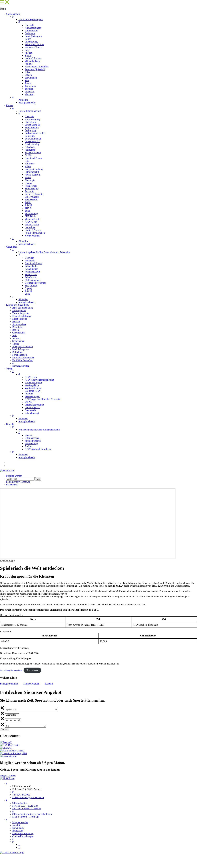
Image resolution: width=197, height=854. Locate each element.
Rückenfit (29, 191)
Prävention (30, 260)
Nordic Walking (32, 235)
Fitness (9, 105)
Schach (28, 75)
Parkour (28, 64)
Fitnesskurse (31, 122)
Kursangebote (19, 310)
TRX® (28, 208)
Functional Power (33, 158)
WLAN (28, 402)
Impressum (17, 830)
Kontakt (10, 424)
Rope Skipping (32, 188)
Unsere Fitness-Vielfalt (29, 111)
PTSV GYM (31, 221)
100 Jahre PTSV (33, 391)
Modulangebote (32, 219)
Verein (9, 368)
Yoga (27, 210)
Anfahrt (28, 446)
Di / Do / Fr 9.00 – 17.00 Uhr (26, 808)
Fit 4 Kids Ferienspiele (23, 357)
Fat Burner (30, 149)
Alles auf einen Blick (22, 307)
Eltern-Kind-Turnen (34, 44)
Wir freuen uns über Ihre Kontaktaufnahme (39, 429)
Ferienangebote (19, 354)
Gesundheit (11, 246)
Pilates (28, 177)
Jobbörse (29, 393)
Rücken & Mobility (34, 194)
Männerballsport (32, 61)
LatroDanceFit (32, 172)
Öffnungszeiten (32, 438)
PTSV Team (31, 377)
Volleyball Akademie (22, 346)
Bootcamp (30, 136)
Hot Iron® (30, 163)
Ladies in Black (32, 407)
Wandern (29, 94)
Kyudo (28, 55)
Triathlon (29, 88)
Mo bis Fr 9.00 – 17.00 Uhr (25, 817)
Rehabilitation (31, 266)
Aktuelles (23, 100)
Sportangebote (13, 14)
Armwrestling (31, 30)
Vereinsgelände (32, 385)
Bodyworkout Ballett (35, 133)
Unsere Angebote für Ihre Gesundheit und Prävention (44, 252)
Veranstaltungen (32, 396)
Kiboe (28, 166)
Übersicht (29, 25)
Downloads (30, 410)
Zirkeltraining (31, 213)
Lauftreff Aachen (33, 58)
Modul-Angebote (20, 349)
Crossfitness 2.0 (32, 141)
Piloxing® (30, 180)
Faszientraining (32, 144)
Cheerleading (31, 41)
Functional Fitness (33, 263)
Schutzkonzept (32, 413)
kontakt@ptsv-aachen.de (18, 482)
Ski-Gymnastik (32, 197)
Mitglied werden (33, 440)
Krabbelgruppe (19, 318)
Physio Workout (32, 174)
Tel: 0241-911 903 (21, 794)
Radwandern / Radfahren (37, 66)
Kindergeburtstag (20, 366)
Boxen (28, 39)
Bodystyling (30, 130)
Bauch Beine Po (32, 124)
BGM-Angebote (33, 280)
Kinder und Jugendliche (17, 305)
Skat (27, 80)
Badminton (30, 33)
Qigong (28, 183)
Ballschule (17, 352)
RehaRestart (30, 185)
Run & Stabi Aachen (35, 233)
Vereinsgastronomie (34, 404)
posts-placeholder (26, 102)
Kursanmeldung (32, 119)
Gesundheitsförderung (35, 282)
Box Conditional (33, 138)
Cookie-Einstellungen (22, 836)
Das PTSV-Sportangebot (30, 19)
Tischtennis (30, 86)
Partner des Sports (33, 382)
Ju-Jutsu (28, 52)
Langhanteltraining (34, 169)
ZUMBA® (30, 216)
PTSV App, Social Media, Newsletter (43, 399)
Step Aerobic (31, 199)
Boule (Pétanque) (33, 36)
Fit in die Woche (33, 152)
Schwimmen (31, 77)
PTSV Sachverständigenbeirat (39, 379)
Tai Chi (28, 205)
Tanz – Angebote (20, 313)
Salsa (27, 72)
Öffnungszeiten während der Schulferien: (32, 814)
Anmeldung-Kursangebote (11, 670)
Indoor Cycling (32, 224)
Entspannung (31, 285)
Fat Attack (30, 147)
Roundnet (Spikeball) (35, 69)
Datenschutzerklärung (23, 833)
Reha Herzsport (32, 271)
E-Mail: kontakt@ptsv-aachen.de (28, 797)
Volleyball (29, 91)
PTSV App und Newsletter (38, 449)
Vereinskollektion (33, 388)
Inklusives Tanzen (33, 47)
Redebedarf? (12, 484)
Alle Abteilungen (33, 27)
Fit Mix (28, 155)
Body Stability (32, 127)
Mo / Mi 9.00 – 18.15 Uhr (25, 805)
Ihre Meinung (31, 443)
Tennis (28, 83)
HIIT (27, 160)
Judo (27, 50)
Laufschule (30, 227)
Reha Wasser (31, 274)
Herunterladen (32, 670)
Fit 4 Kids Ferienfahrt (22, 360)
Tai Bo (28, 202)
